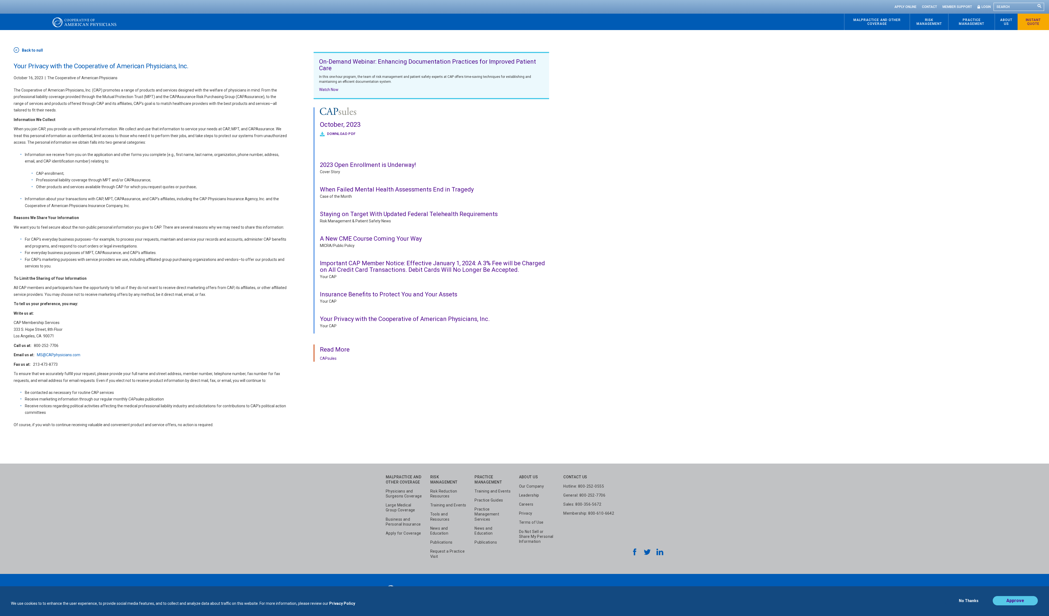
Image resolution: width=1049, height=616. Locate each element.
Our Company (531, 486)
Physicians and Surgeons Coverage (404, 493)
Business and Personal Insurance (403, 521)
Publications (441, 542)
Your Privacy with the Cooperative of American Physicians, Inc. (405, 319)
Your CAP (328, 277)
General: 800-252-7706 (584, 495)
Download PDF (340, 134)
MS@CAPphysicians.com (58, 355)
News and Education (439, 530)
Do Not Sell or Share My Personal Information (536, 536)
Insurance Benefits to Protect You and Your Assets (388, 294)
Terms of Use (531, 522)
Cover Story (330, 172)
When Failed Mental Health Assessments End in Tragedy (397, 189)
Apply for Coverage (403, 533)
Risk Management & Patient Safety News (355, 221)
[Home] (84, 22)
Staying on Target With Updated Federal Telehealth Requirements (409, 214)
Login (986, 7)
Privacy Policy (342, 603)
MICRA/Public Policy (337, 245)
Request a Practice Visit (447, 553)
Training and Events (448, 505)
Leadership (529, 495)
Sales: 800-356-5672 (582, 504)
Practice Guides (489, 500)
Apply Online (905, 7)
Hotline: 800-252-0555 (583, 486)
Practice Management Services (487, 514)
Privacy (525, 513)
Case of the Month (336, 196)
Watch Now (328, 89)
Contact (929, 7)
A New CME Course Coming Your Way (371, 238)
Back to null (32, 50)
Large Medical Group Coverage (400, 507)
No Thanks (969, 601)
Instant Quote (1033, 22)
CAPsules (328, 358)
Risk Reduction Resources (443, 493)
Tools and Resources (440, 516)
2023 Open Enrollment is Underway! (368, 164)
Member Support (957, 7)
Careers (526, 504)
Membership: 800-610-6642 (588, 513)
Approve (1015, 600)
